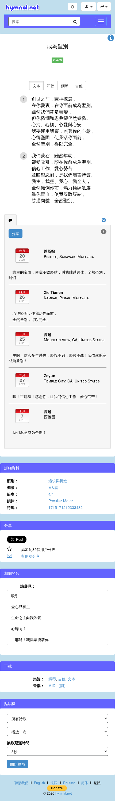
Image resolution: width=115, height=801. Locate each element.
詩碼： (12, 507)
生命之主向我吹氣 (26, 617)
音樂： (38, 685)
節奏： (12, 494)
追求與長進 (57, 480)
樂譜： (38, 678)
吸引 (15, 595)
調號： (12, 487)
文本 (36, 85)
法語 (54, 782)
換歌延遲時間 (18, 742)
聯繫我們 (21, 782)
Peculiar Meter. (61, 500)
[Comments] (10, 219)
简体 (84, 782)
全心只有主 (20, 606)
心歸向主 (18, 628)
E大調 (53, 487)
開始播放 (17, 764)
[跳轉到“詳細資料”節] (111, 39)
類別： (12, 480)
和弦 (50, 85)
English (39, 782)
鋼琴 (64, 85)
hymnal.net (63, 793)
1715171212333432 (65, 507)
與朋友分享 (30, 556)
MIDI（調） (58, 685)
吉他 (79, 85)
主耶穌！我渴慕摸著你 (30, 639)
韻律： (12, 500)
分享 (15, 233)
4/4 (51, 494)
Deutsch (69, 782)
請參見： (27, 586)
